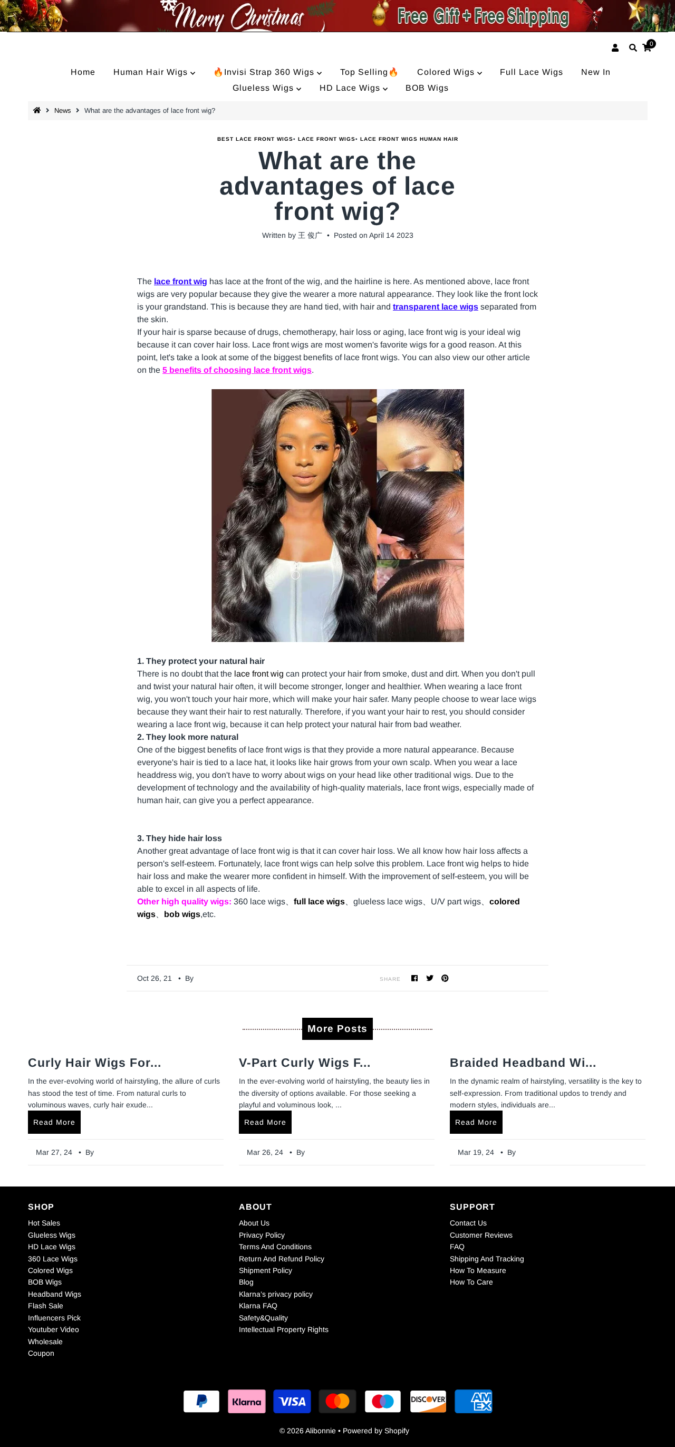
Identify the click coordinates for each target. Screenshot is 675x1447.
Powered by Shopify (376, 1430)
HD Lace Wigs (351, 87)
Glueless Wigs (264, 87)
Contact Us (468, 1223)
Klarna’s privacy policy (276, 1294)
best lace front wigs (255, 139)
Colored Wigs (447, 71)
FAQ (457, 1246)
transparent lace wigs (435, 306)
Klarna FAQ (258, 1305)
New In (596, 71)
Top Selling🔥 (369, 71)
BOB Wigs (427, 87)
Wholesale (45, 1341)
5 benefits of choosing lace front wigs (237, 369)
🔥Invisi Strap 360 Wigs (265, 71)
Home (83, 71)
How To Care (471, 1282)
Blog (246, 1282)
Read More (54, 1122)
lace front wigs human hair (409, 139)
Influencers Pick (54, 1318)
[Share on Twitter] (430, 977)
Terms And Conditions (275, 1246)
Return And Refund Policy (281, 1259)
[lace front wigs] (337, 515)
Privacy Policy (262, 1235)
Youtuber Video (53, 1329)
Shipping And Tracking (487, 1259)
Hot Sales (44, 1223)
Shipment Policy (265, 1270)
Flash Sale (45, 1305)
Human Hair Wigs (151, 71)
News (62, 110)
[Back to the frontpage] (38, 110)
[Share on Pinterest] (445, 977)
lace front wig (180, 281)
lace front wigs (326, 139)
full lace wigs (319, 901)
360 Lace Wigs (53, 1259)
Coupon (41, 1353)
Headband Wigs (54, 1294)
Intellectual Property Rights (284, 1329)
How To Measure (478, 1270)
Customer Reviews (481, 1235)
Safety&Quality (263, 1318)
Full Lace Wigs (531, 71)
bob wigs (182, 914)
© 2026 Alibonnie (307, 1430)
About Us (254, 1223)
